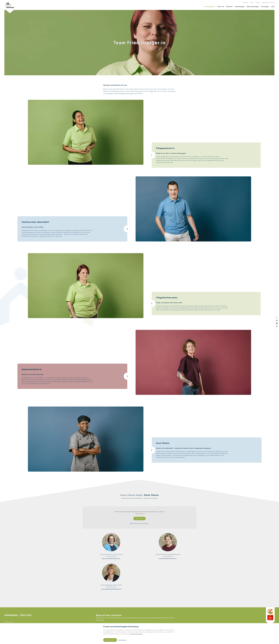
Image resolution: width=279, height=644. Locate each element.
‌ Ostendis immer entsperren (140, 523)
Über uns (221, 6)
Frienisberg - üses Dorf (268, 2)
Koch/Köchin (162, 443)
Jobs (273, 6)
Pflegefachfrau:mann (166, 297)
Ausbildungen (240, 6)
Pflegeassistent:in (165, 148)
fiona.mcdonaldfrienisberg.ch (111, 558)
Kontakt (257, 2)
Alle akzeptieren (110, 640)
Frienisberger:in (209, 6)
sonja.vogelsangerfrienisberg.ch (111, 589)
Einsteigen (265, 6)
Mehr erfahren (139, 513)
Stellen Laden (139, 518)
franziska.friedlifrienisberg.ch (168, 558)
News (251, 2)
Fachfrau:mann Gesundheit (35, 222)
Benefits (229, 6)
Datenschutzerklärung (136, 634)
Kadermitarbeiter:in (32, 369)
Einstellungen (122, 640)
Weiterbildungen (253, 6)
